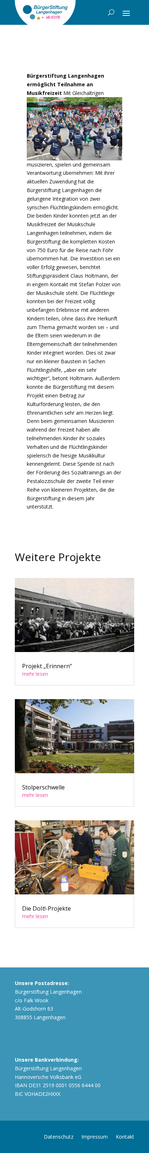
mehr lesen (35, 673)
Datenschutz (58, 1136)
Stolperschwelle (43, 787)
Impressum (94, 1136)
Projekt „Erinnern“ (47, 666)
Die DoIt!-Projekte (46, 908)
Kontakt (125, 1136)
